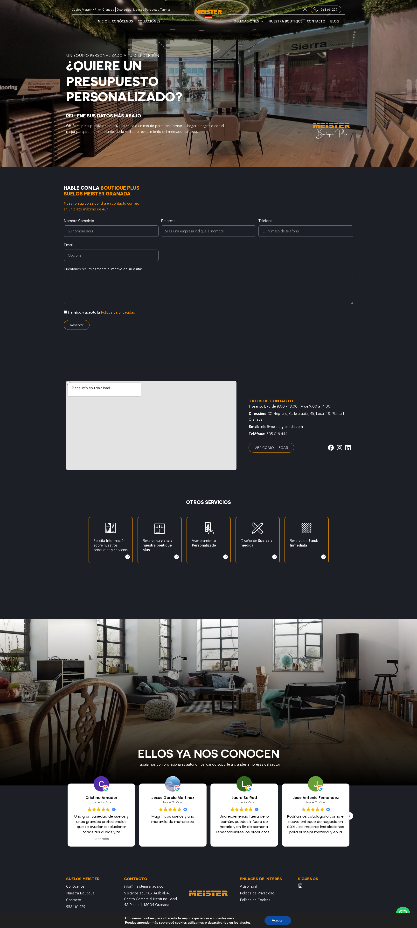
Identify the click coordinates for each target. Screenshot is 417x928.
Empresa (168, 220)
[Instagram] (300, 885)
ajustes (244, 923)
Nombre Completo (79, 220)
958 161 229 (329, 9)
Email (68, 244)
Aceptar (278, 920)
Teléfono (265, 220)
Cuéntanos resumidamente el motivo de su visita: (103, 268)
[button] (349, 816)
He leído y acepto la (101, 312)
